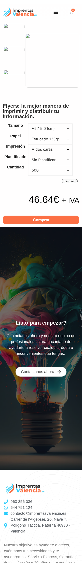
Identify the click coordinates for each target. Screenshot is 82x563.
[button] (55, 12)
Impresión (15, 146)
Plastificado (15, 157)
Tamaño (15, 125)
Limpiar (70, 181)
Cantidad (15, 167)
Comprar (41, 220)
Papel (15, 136)
